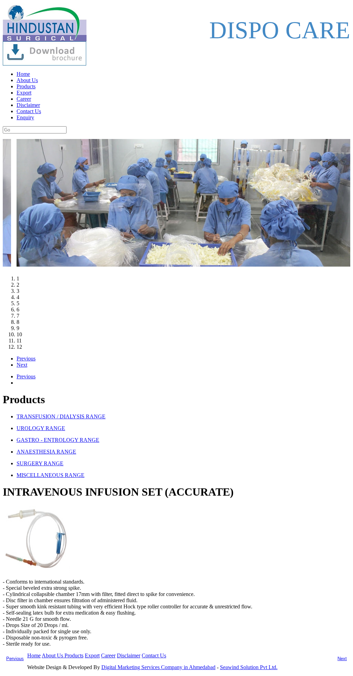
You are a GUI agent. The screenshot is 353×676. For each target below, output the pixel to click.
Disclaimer (28, 105)
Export (24, 93)
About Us (27, 80)
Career (24, 99)
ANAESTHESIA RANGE (46, 452)
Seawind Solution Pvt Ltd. (249, 667)
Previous (26, 358)
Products (26, 86)
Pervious (15, 658)
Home (23, 74)
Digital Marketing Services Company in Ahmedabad (158, 667)
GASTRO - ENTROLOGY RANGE (58, 440)
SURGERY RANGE (40, 463)
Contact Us (29, 111)
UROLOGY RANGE (41, 428)
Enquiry (25, 117)
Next (22, 365)
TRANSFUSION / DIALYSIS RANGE (61, 416)
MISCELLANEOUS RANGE (50, 475)
